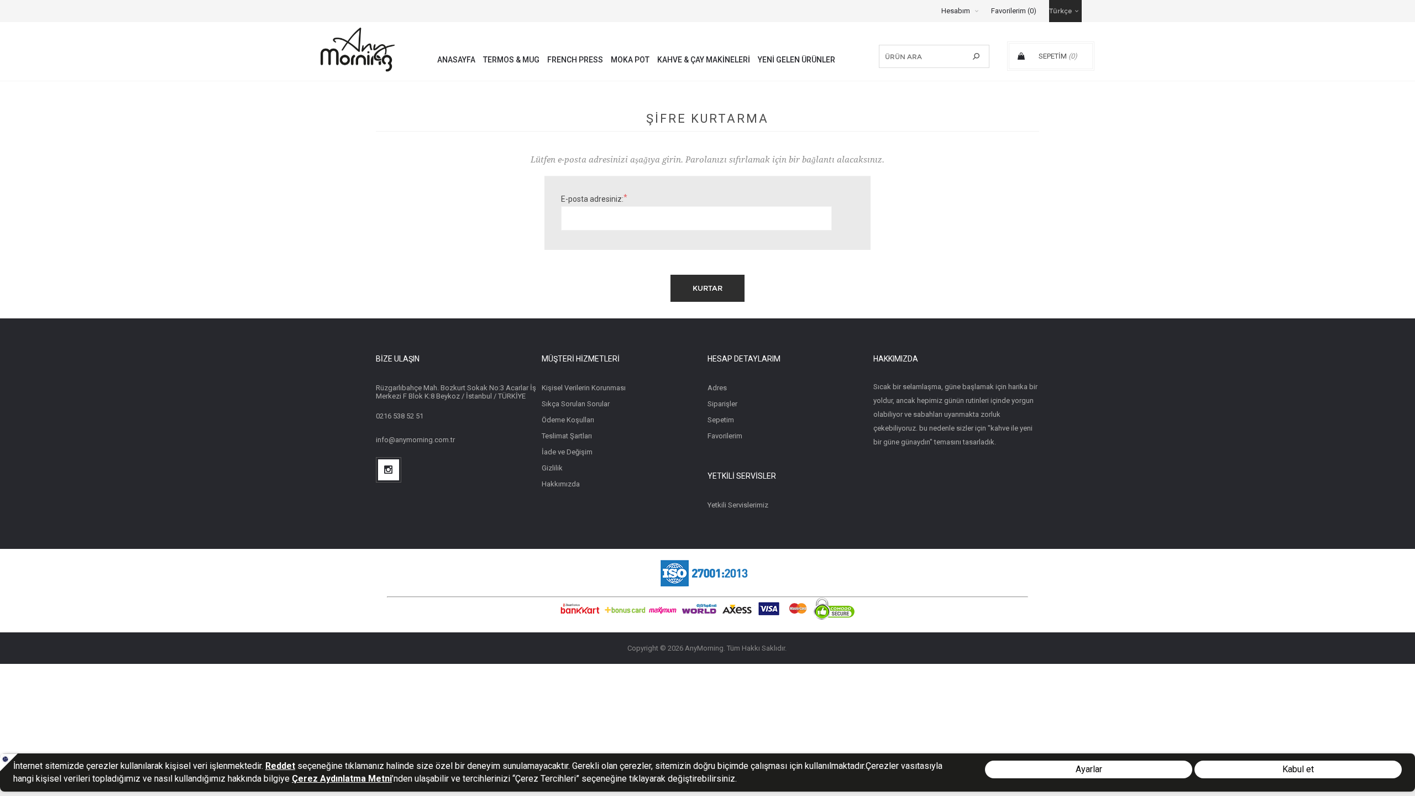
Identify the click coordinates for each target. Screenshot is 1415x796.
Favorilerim (725, 436)
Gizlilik (552, 468)
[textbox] (925, 56)
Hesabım (955, 11)
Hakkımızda (561, 484)
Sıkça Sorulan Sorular (576, 404)
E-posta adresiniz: (592, 199)
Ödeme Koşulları (568, 420)
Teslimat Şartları (567, 436)
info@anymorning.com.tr (415, 440)
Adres (717, 388)
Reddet (280, 766)
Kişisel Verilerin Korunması (584, 388)
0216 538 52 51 (399, 416)
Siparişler (722, 404)
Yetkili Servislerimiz (738, 505)
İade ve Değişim (567, 452)
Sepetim (721, 420)
